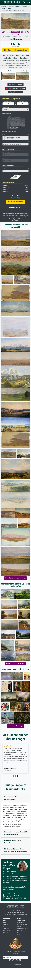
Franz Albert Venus (7, 8)
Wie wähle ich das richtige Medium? (12, 841)
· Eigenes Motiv (20, 922)
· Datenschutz (6, 928)
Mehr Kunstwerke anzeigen (15, 726)
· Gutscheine (20, 933)
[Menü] (2, 2)
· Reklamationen (6, 933)
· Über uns (5, 935)
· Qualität (19, 926)
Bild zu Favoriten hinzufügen (16, 88)
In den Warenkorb (16, 202)
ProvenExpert (12, 768)
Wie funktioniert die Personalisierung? (10, 798)
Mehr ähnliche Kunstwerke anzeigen (15, 578)
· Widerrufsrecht (6, 931)
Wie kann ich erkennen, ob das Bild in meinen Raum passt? (15, 833)
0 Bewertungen (19, 92)
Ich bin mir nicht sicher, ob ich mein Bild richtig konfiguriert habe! (15, 850)
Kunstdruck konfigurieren (16, 50)
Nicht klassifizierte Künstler (20, 6)
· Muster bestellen (21, 935)
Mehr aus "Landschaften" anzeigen (15, 663)
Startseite (3, 6)
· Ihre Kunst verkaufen (22, 924)
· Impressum (6, 924)
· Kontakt (5, 922)
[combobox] (15, 109)
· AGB (4, 926)
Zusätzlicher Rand (6, 107)
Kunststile (10, 6)
